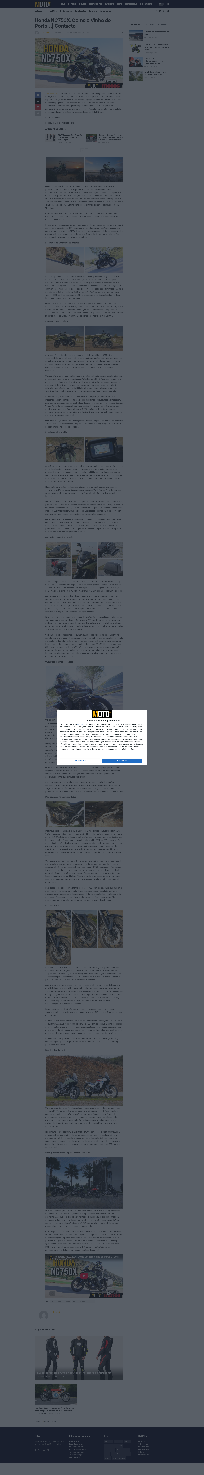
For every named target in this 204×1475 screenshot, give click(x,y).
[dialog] (102, 737)
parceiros (80, 724)
